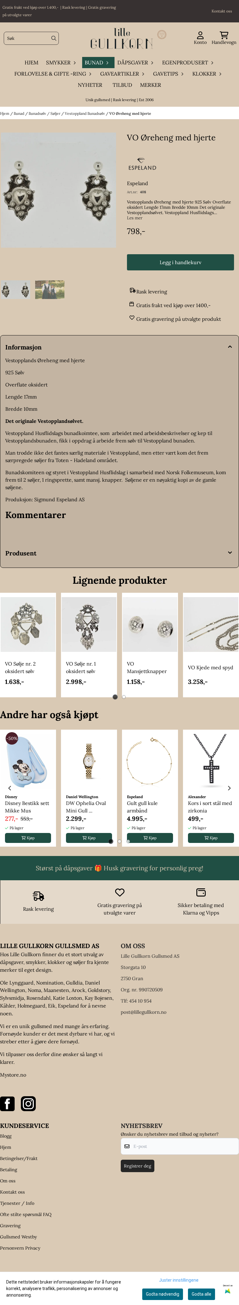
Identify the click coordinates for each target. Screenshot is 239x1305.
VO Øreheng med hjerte (130, 113)
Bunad (19, 113)
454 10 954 (140, 1001)
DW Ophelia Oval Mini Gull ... (86, 807)
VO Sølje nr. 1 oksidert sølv (81, 667)
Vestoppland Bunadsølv (85, 113)
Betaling (8, 1169)
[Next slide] (229, 788)
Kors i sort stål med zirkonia (210, 807)
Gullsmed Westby (18, 1237)
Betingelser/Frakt (19, 1158)
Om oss (8, 1181)
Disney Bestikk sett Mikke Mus (27, 807)
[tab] (115, 697)
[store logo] (121, 38)
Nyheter (90, 85)
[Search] (54, 38)
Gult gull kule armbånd (142, 807)
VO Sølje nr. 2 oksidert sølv (20, 667)
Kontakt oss (12, 1192)
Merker (150, 85)
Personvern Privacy (20, 1248)
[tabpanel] (28, 645)
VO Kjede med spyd (210, 667)
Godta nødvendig (162, 1294)
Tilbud (122, 85)
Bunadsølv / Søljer (45, 113)
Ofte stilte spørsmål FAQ (25, 1214)
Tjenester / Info (17, 1203)
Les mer (135, 218)
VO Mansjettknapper (147, 667)
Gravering (10, 1225)
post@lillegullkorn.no (143, 1012)
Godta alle (201, 1294)
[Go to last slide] (10, 788)
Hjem (5, 113)
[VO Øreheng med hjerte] (58, 205)
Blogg (6, 1136)
